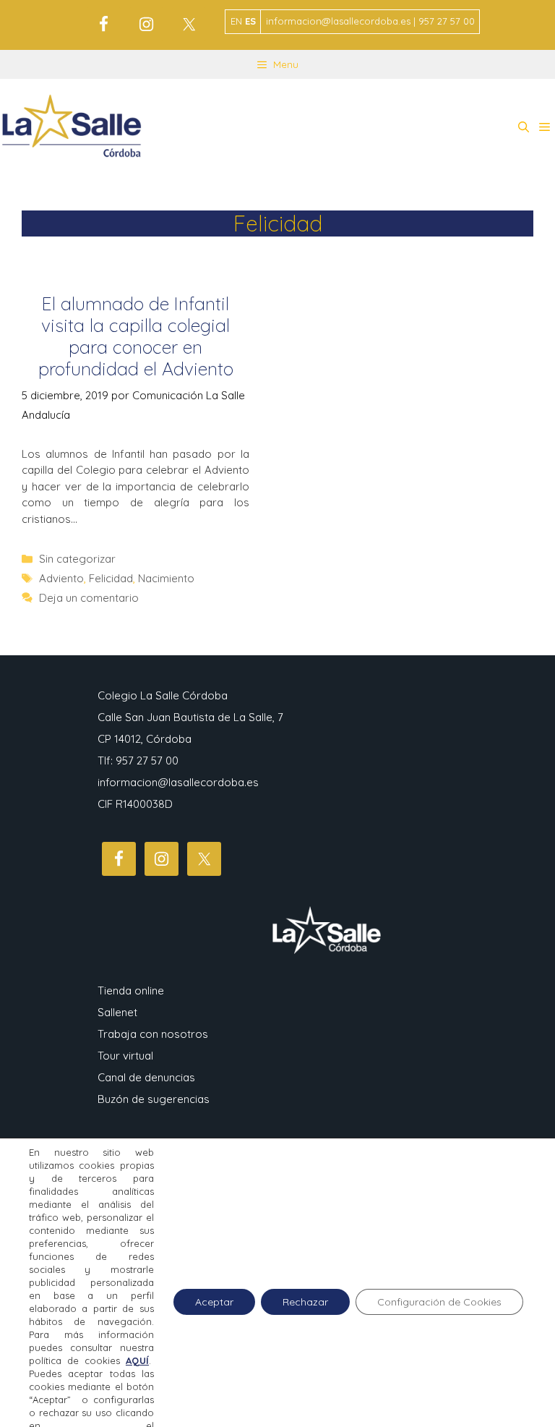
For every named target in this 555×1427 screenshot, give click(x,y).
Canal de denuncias (146, 1077)
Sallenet (117, 1012)
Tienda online (131, 990)
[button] (523, 127)
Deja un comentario (89, 598)
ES (250, 21)
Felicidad (111, 578)
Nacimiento (166, 578)
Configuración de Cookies (439, 1301)
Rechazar (305, 1301)
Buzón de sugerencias (154, 1099)
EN (236, 21)
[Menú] (544, 127)
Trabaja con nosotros (153, 1034)
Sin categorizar (77, 559)
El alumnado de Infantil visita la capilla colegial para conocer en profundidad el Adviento (135, 336)
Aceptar (214, 1301)
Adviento (61, 578)
